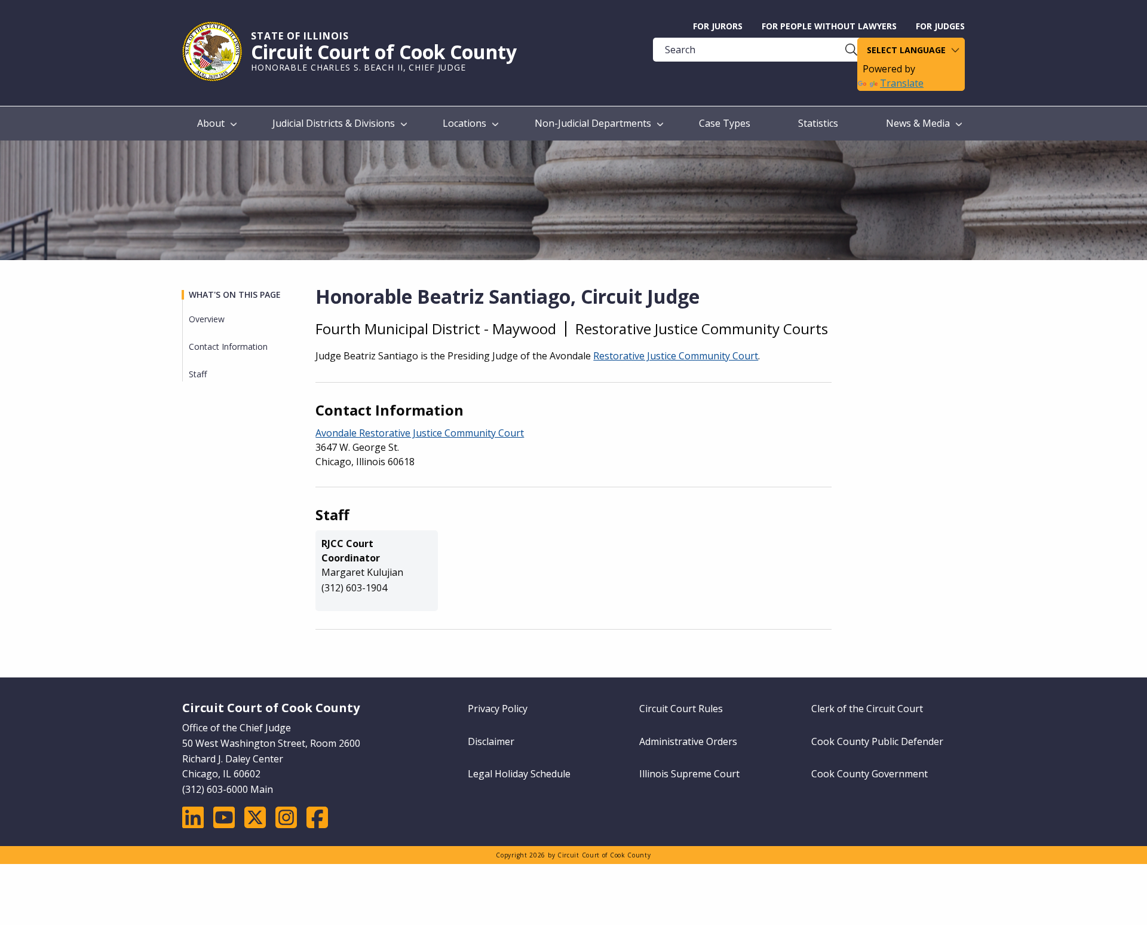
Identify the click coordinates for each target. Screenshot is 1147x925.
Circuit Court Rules (681, 708)
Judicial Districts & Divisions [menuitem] (333, 123)
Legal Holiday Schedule (519, 773)
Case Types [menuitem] (724, 123)
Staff (198, 374)
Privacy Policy (498, 708)
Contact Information (228, 346)
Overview (207, 319)
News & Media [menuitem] (918, 123)
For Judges (940, 26)
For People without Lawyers (829, 26)
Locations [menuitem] (464, 123)
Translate (902, 83)
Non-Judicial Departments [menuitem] (593, 123)
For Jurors (718, 26)
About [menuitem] (211, 123)
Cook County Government (869, 773)
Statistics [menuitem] (818, 123)
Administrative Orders (688, 741)
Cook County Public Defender (877, 741)
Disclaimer (491, 741)
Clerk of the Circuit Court (867, 708)
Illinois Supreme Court (689, 773)
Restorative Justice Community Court (675, 355)
